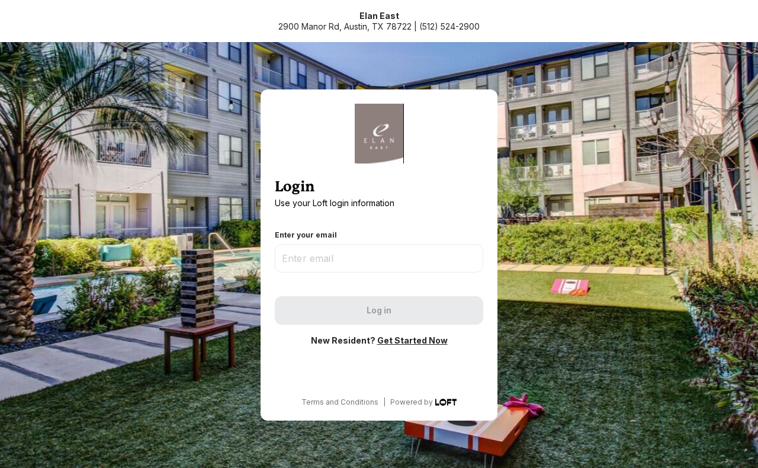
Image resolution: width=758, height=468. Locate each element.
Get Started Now (412, 340)
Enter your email (306, 234)
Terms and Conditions (339, 402)
